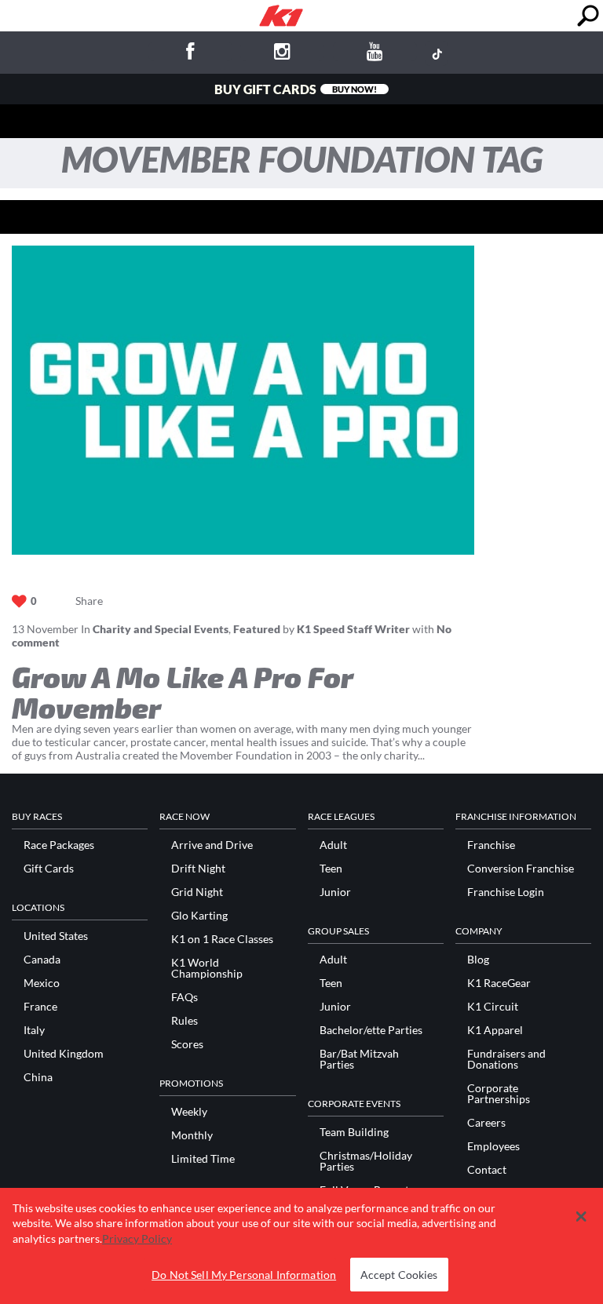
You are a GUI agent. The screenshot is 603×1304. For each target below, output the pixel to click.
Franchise (491, 845)
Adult (333, 845)
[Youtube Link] (375, 53)
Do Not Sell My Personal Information (244, 1274)
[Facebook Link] (190, 53)
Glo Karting (199, 915)
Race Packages (59, 845)
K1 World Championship (207, 968)
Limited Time (203, 1158)
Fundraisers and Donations (506, 1059)
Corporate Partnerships (498, 1094)
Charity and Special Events (160, 629)
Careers (486, 1122)
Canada (42, 959)
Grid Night (197, 892)
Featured (256, 629)
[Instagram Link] (282, 53)
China (38, 1077)
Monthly (192, 1135)
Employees (493, 1146)
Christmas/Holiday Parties (366, 1161)
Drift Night (198, 868)
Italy (34, 1030)
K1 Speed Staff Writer (353, 629)
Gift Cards (49, 868)
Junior (335, 892)
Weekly (189, 1111)
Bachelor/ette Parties (371, 1030)
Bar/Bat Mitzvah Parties (359, 1059)
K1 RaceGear (499, 983)
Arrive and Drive (212, 845)
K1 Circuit (492, 1006)
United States (56, 936)
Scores (187, 1044)
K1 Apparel (495, 1030)
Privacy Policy (137, 1238)
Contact (486, 1169)
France (40, 1006)
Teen (331, 868)
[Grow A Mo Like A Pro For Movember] (243, 400)
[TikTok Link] (436, 53)
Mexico (42, 983)
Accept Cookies (399, 1274)
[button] (581, 1217)
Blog (478, 959)
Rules (184, 1020)
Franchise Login (505, 892)
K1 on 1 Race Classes (222, 939)
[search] (587, 16)
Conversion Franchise (520, 868)
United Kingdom (64, 1053)
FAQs (184, 997)
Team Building (354, 1132)
